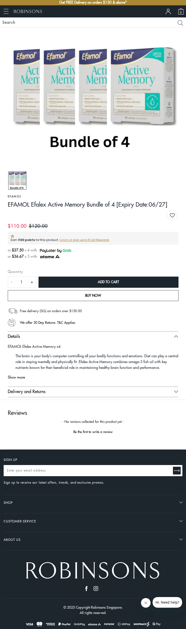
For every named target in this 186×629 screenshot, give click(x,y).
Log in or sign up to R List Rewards (84, 240)
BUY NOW (93, 295)
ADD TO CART (108, 282)
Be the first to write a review (93, 432)
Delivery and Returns (27, 391)
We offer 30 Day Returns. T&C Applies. (48, 322)
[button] (175, 215)
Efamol (15, 196)
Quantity (15, 272)
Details (14, 336)
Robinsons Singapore (106, 607)
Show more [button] (16, 377)
